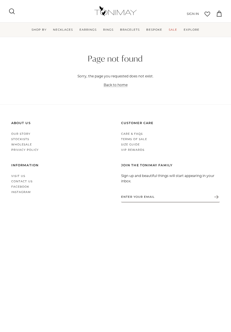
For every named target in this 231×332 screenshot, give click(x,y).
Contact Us (22, 181)
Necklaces (63, 30)
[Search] (11, 11)
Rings (108, 30)
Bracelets (130, 30)
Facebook (20, 187)
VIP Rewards (133, 150)
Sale (173, 30)
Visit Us (18, 176)
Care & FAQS (132, 134)
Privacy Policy (25, 150)
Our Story (20, 134)
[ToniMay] (115, 11)
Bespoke (154, 30)
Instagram (21, 192)
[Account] (192, 14)
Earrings (88, 30)
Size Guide (130, 144)
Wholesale (21, 144)
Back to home (116, 84)
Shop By (39, 30)
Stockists (20, 139)
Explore (191, 30)
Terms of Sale (134, 139)
